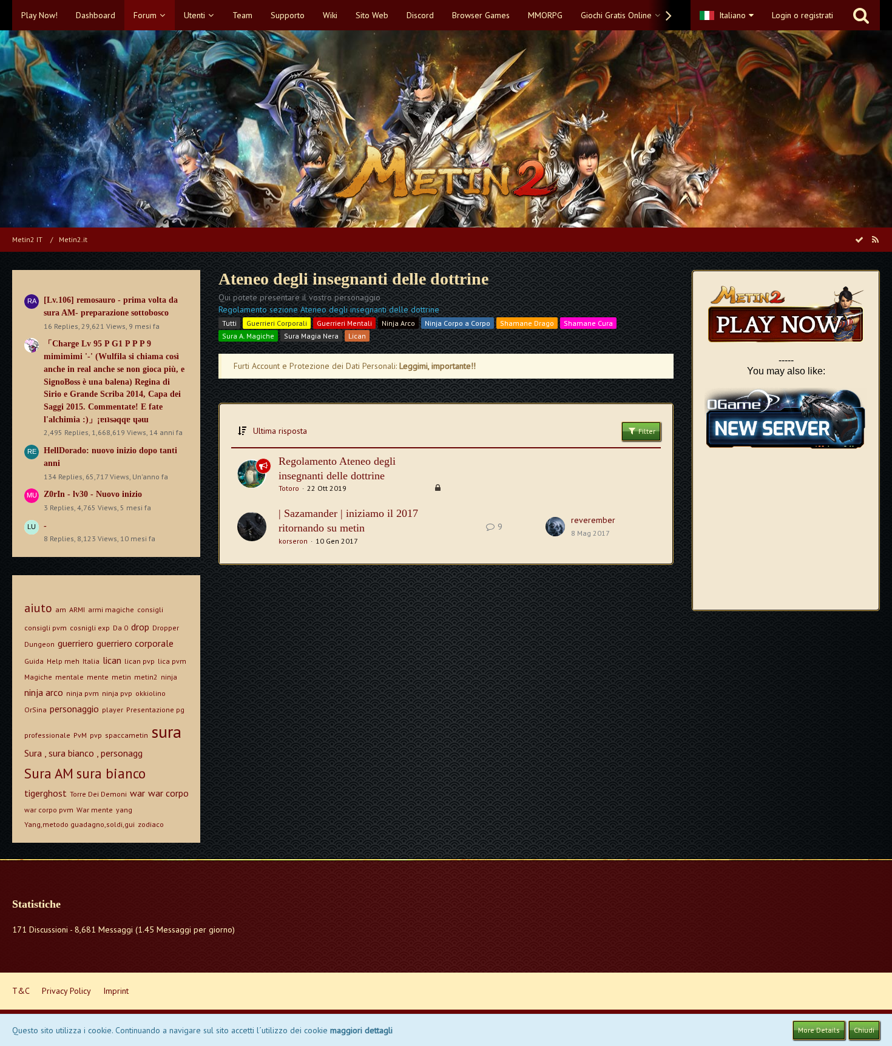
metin (121, 676)
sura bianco (111, 773)
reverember (593, 520)
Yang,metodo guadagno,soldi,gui (79, 824)
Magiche (38, 676)
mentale (69, 676)
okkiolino (150, 693)
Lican (357, 335)
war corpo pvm (48, 809)
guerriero (75, 643)
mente (98, 676)
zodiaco (151, 824)
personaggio (74, 709)
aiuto (38, 608)
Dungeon (39, 644)
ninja (169, 676)
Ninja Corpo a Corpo (457, 323)
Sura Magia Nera (311, 335)
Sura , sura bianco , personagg (83, 753)
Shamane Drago (527, 323)
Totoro (289, 488)
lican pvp (139, 661)
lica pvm (172, 661)
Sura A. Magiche (248, 335)
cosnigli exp (90, 627)
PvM (80, 735)
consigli (150, 609)
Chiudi (864, 1029)
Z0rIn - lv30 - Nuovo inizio (93, 494)
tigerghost (45, 793)
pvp (96, 735)
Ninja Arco (398, 323)
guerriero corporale (135, 643)
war (137, 793)
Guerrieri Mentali (344, 323)
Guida (34, 661)
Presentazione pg (155, 709)
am (60, 609)
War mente (94, 809)
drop (140, 627)
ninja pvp (117, 693)
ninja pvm (82, 693)
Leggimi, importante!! (437, 365)
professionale (47, 735)
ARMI (77, 609)
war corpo (168, 793)
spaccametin (126, 735)
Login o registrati (802, 15)
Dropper (165, 627)
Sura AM (48, 773)
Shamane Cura (588, 323)
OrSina (35, 709)
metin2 (146, 676)
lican (112, 660)
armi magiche (111, 609)
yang (124, 809)
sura (166, 731)
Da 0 (120, 627)
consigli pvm (45, 627)
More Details (819, 1029)
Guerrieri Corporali (276, 323)
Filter (646, 431)
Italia (91, 661)
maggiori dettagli (361, 1030)
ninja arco (43, 692)
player (112, 709)
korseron (293, 540)
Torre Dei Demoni (98, 793)
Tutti (229, 323)
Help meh (63, 661)
